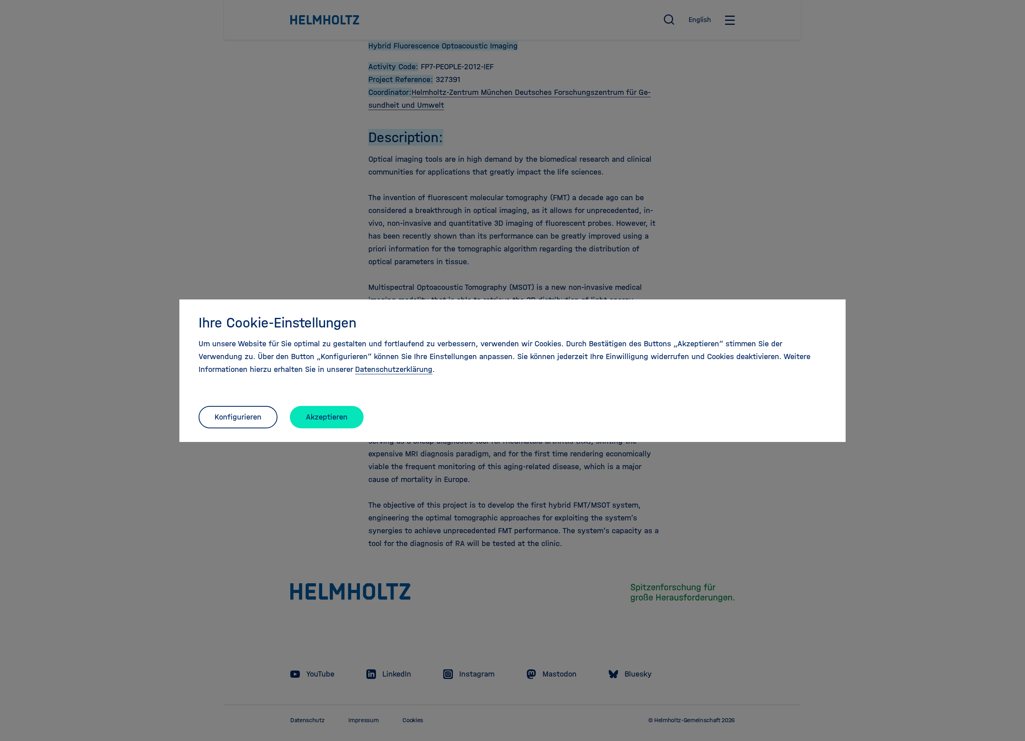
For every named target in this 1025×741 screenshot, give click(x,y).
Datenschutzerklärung (393, 369)
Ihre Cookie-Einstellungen (277, 322)
